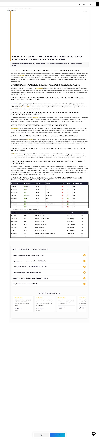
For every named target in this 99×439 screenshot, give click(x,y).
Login (41, 435)
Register (57, 435)
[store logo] (8, 4)
